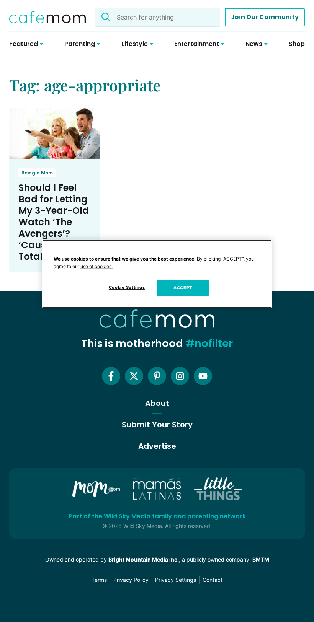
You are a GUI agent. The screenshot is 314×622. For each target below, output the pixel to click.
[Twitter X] (134, 376)
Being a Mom (37, 172)
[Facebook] (111, 376)
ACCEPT (182, 287)
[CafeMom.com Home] (47, 17)
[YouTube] (203, 376)
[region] (157, 274)
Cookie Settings (127, 287)
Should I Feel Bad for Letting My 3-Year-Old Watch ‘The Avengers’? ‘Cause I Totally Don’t (53, 222)
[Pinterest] (157, 376)
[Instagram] (180, 376)
